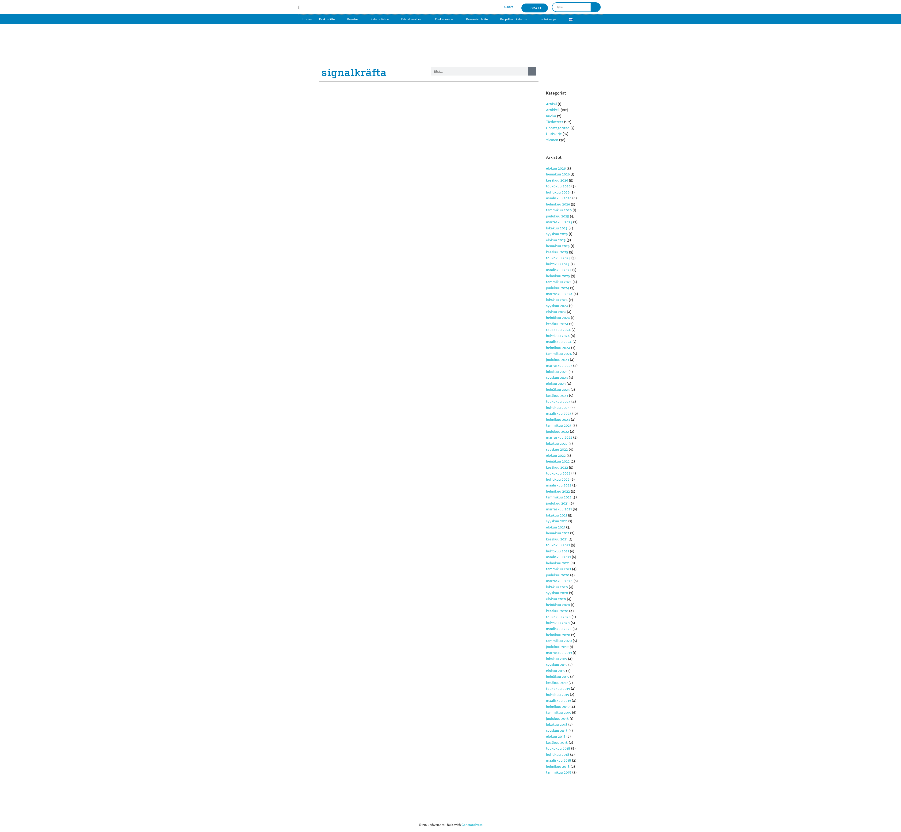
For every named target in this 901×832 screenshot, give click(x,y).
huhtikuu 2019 (557, 694)
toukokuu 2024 (558, 329)
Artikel (551, 104)
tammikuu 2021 (558, 568)
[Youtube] (476, 7)
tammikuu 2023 (559, 425)
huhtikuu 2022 (557, 479)
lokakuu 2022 (557, 443)
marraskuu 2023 (559, 365)
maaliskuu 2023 (558, 413)
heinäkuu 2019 (557, 676)
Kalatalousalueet (412, 19)
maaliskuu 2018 (558, 760)
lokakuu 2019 (556, 658)
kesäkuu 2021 (557, 539)
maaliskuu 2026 (558, 198)
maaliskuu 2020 (559, 628)
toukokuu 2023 (558, 401)
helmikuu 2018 (558, 766)
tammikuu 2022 (559, 497)
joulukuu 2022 (557, 431)
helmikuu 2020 (558, 634)
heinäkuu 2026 (558, 174)
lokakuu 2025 (557, 228)
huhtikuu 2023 (557, 407)
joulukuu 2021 (557, 503)
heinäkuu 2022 (558, 461)
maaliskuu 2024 (559, 341)
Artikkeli (553, 109)
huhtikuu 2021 (557, 551)
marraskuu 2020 (559, 580)
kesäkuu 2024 (557, 323)
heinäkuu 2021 (557, 533)
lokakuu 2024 (557, 299)
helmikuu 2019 (557, 706)
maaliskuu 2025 (558, 269)
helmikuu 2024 (558, 347)
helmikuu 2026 (558, 204)
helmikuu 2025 (558, 276)
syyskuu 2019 (556, 664)
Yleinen (552, 139)
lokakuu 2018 (556, 724)
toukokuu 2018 (558, 748)
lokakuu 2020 (557, 587)
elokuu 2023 (556, 383)
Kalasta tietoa (380, 19)
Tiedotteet (554, 121)
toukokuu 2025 (558, 257)
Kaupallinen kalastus (513, 19)
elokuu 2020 (556, 598)
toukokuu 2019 (558, 688)
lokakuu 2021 (556, 515)
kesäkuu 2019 (557, 682)
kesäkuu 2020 (557, 610)
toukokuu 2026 (558, 186)
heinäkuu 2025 (558, 245)
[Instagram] (467, 7)
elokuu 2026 (556, 168)
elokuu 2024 (556, 311)
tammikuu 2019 (558, 712)
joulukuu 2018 (557, 718)
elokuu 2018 (555, 736)
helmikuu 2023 (558, 419)
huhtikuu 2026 (557, 192)
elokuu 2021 (555, 527)
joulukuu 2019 (557, 646)
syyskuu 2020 (557, 592)
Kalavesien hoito (477, 19)
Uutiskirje (554, 133)
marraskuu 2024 (559, 293)
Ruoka (551, 116)
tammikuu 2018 (558, 772)
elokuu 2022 (556, 455)
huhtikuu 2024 (558, 335)
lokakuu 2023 (557, 371)
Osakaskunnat (444, 19)
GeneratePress (472, 825)
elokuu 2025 (556, 240)
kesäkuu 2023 (557, 395)
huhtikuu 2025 (557, 264)
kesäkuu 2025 (557, 252)
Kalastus (352, 19)
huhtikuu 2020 (558, 622)
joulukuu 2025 (557, 216)
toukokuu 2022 (558, 473)
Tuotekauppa (547, 19)
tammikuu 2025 (559, 281)
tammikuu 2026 (559, 210)
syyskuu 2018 (557, 730)
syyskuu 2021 (556, 521)
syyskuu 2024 (557, 305)
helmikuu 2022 (558, 491)
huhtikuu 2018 (557, 754)
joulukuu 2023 (557, 359)
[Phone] (492, 7)
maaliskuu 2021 (558, 557)
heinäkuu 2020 (558, 604)
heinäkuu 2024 (558, 317)
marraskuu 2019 (559, 652)
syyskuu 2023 (557, 377)
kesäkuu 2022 (557, 467)
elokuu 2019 (555, 670)
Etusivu (307, 19)
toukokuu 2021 (558, 545)
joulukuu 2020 (557, 575)
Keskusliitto (327, 19)
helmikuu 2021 (557, 563)
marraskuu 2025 (559, 222)
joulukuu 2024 (557, 287)
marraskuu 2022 (559, 437)
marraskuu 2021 (559, 509)
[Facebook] (459, 7)
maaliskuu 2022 (558, 485)
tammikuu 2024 (559, 353)
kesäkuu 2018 (557, 742)
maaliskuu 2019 (558, 700)
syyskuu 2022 (557, 449)
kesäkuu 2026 (557, 180)
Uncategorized (557, 127)
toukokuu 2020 (558, 616)
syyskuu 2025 (557, 234)
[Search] (595, 7)
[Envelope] (484, 7)
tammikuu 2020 (559, 640)
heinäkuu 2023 (558, 389)
